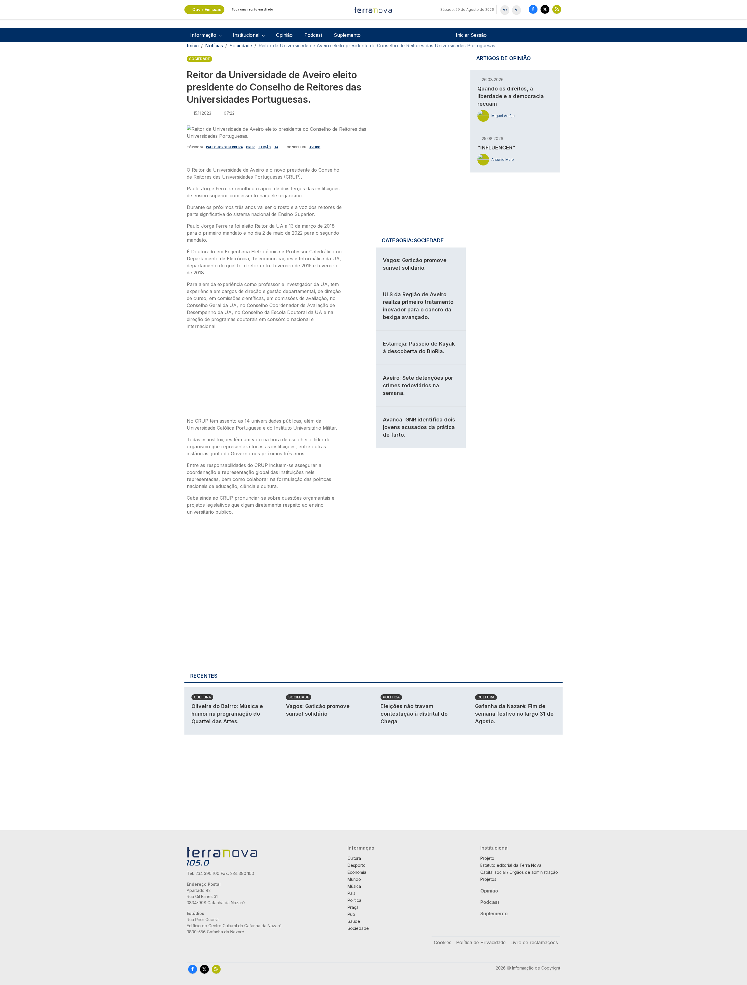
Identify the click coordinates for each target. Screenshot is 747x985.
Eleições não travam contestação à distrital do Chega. (414, 713)
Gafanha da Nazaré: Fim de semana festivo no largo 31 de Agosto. (514, 713)
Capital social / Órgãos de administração (519, 872)
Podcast (313, 35)
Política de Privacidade (481, 942)
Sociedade (240, 45)
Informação (361, 848)
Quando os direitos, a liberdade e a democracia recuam (510, 96)
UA (276, 147)
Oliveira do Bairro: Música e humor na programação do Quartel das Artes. (227, 713)
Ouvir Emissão (206, 9)
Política (391, 697)
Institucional (494, 848)
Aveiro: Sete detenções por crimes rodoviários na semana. (418, 385)
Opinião (284, 35)
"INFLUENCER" (496, 147)
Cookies (442, 942)
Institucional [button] (246, 35)
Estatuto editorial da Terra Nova (510, 865)
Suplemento (347, 35)
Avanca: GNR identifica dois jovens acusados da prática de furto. (419, 427)
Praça (353, 907)
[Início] (373, 9)
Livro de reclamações (534, 942)
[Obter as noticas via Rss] (556, 9)
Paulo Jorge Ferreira (224, 147)
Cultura (202, 697)
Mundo (354, 879)
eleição (264, 147)
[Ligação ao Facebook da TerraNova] (533, 9)
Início (193, 45)
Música (354, 886)
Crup (250, 147)
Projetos (488, 879)
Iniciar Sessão (471, 35)
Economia (357, 872)
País (351, 893)
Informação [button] (203, 35)
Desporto (357, 865)
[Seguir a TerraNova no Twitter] (545, 9)
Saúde (354, 921)
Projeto (487, 858)
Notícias (214, 45)
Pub (351, 914)
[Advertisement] (265, 375)
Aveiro (314, 147)
